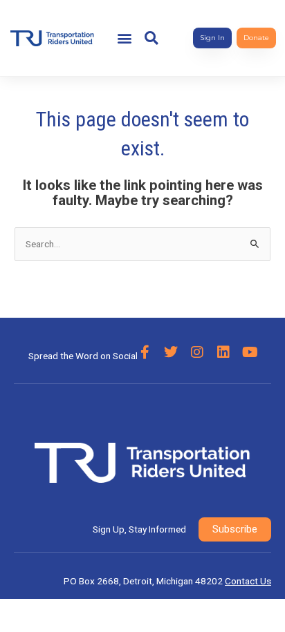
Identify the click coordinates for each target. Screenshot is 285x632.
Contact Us (248, 580)
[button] (124, 38)
